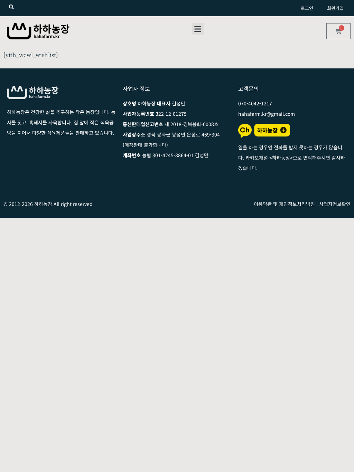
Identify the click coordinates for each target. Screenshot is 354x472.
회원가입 (335, 8)
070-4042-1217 (255, 103)
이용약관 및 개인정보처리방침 (284, 203)
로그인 (307, 8)
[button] (198, 29)
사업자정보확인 (335, 203)
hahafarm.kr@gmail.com (266, 113)
